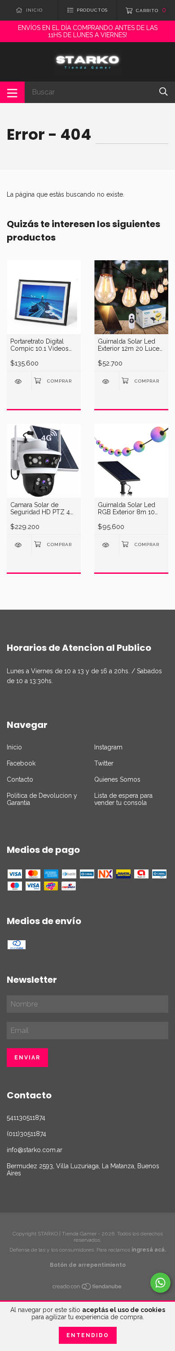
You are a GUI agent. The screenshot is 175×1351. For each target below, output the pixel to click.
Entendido (87, 1335)
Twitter (104, 763)
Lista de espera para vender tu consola (123, 799)
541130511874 (26, 1117)
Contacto (20, 779)
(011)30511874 (26, 1133)
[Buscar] (163, 91)
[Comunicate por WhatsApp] (160, 1283)
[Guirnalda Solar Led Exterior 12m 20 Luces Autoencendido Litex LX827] (106, 381)
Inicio (14, 747)
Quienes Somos (117, 779)
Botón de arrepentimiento (88, 1265)
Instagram (108, 747)
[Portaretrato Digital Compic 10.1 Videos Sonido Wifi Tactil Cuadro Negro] (19, 381)
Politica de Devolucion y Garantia (42, 799)
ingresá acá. (148, 1250)
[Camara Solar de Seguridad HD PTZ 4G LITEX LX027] (19, 545)
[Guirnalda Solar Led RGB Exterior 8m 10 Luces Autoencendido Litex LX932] (106, 545)
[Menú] (12, 92)
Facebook (21, 763)
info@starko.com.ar (34, 1149)
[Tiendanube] (87, 1287)
